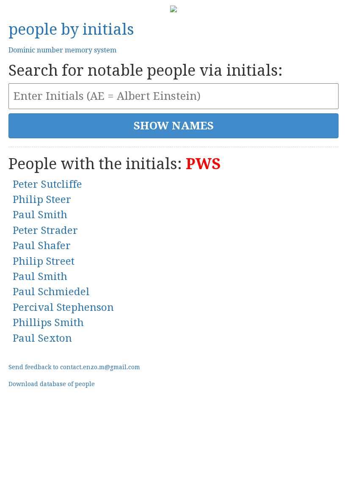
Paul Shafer (42, 246)
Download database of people (51, 384)
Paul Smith (40, 215)
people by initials (71, 29)
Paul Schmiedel (51, 292)
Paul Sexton (42, 338)
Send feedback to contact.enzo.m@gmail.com (74, 367)
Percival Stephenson (63, 307)
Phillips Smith (48, 323)
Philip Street (43, 261)
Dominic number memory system (62, 50)
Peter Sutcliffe (47, 184)
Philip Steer (42, 200)
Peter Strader (45, 230)
